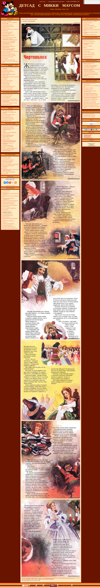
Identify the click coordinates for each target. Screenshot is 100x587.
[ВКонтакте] (86, 129)
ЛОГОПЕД (4, 209)
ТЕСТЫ (4, 222)
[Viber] (93, 129)
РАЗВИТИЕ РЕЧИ (5, 211)
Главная (52, 9)
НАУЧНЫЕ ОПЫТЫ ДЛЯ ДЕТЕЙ (8, 228)
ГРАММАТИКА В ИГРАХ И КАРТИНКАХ (88, 44)
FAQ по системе (87, 136)
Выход (63, 9)
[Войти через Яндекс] (10, 182)
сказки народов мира (49, 578)
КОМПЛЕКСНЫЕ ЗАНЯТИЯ (42, 13)
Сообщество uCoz (87, 135)
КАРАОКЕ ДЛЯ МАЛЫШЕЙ (7, 223)
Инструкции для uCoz (88, 137)
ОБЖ (32, 14)
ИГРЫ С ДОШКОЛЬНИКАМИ (8, 208)
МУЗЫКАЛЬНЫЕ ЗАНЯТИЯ (81, 14)
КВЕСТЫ (85, 47)
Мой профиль (58, 9)
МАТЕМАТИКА (5, 217)
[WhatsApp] (95, 129)
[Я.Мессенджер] (84, 129)
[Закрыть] (83, 3)
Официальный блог (88, 134)
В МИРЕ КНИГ (55, 13)
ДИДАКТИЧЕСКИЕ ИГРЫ (88, 40)
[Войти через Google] (13, 182)
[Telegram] (89, 129)
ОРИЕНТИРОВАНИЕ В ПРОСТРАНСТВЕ (10, 196)
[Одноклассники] (88, 129)
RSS (65, 1)
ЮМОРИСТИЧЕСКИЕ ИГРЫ (89, 54)
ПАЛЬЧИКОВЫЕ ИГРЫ (88, 56)
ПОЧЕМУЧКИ (5, 206)
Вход (67, 9)
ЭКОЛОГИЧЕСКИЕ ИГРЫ (89, 49)
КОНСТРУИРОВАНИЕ (6, 225)
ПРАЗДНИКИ (68, 14)
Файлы (26, 19)
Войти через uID (10, 179)
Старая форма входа (10, 185)
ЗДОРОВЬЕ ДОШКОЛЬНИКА (8, 226)
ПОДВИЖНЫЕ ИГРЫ (88, 58)
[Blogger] (98, 129)
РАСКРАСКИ (4, 192)
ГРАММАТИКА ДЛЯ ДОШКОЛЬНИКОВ (10, 218)
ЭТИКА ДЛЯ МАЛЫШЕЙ (26, 13)
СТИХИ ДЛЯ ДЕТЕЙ (6, 214)
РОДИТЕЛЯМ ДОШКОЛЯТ (7, 202)
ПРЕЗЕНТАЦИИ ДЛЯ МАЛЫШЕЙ (9, 205)
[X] (91, 129)
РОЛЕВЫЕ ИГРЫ (87, 51)
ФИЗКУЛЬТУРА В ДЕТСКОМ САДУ (9, 200)
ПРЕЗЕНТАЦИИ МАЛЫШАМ (42, 14)
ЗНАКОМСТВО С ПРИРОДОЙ (91, 13)
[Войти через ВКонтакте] (5, 182)
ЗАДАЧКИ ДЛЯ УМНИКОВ (7, 220)
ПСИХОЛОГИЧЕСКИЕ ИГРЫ (89, 41)
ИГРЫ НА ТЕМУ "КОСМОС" (89, 52)
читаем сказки (34, 578)
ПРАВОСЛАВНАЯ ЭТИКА (7, 203)
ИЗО (53, 14)
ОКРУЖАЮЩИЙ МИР (66, 13)
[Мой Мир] (96, 129)
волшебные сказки (41, 578)
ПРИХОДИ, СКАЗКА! (6, 212)
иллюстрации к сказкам (26, 578)
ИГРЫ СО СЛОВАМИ (88, 46)
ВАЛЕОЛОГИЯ (77, 13)
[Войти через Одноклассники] (15, 182)
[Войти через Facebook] (7, 182)
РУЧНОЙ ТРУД (59, 14)
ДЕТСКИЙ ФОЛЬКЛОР (6, 215)
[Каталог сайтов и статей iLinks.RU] (46, 586)
